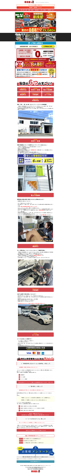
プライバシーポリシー (46, 465)
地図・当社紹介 (27, 465)
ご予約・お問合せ (35, 465)
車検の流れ (31, 465)
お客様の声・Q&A (40, 465)
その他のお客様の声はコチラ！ (35, 461)
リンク (50, 465)
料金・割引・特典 (23, 465)
